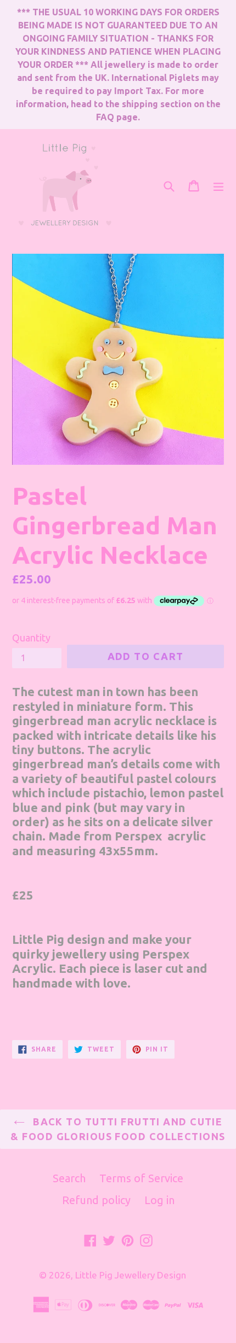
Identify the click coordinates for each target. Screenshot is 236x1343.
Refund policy (96, 1200)
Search (69, 1178)
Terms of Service (141, 1178)
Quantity (31, 637)
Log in (159, 1200)
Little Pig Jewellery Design (130, 1275)
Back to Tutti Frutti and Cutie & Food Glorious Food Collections (117, 1129)
